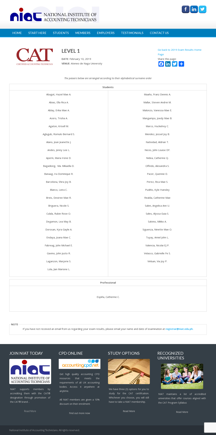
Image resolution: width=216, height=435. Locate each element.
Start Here (37, 33)
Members (82, 33)
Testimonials (132, 33)
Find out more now (79, 413)
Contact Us (159, 33)
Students (61, 33)
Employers (105, 33)
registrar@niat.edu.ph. (179, 329)
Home (17, 33)
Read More (30, 411)
